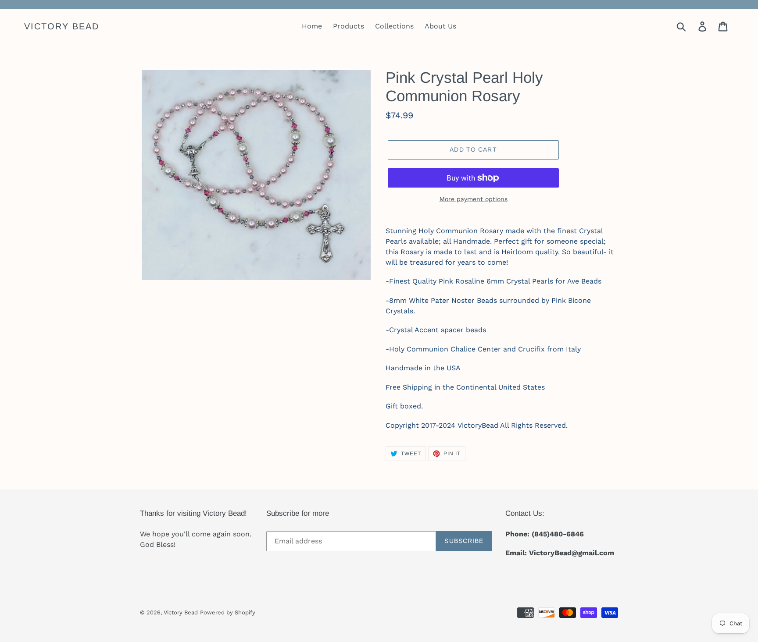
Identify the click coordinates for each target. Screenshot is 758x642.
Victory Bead (61, 26)
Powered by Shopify (227, 612)
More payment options (474, 198)
